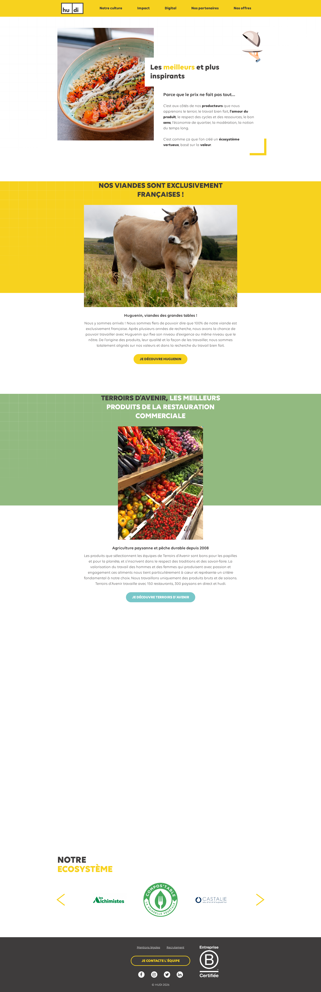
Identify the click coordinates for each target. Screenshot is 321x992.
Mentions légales (148, 947)
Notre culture (111, 8)
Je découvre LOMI (179, 817)
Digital (170, 8)
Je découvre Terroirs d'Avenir (160, 597)
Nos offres (242, 8)
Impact (143, 8)
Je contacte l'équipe (161, 961)
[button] (60, 900)
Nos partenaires (205, 8)
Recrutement (175, 947)
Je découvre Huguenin (160, 359)
